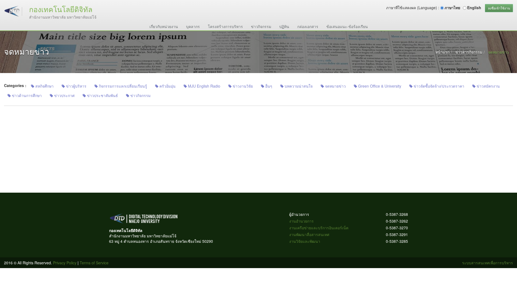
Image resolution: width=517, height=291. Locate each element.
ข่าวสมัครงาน (488, 86)
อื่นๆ (268, 86)
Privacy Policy (64, 262)
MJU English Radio (203, 86)
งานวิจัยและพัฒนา (304, 241)
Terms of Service (94, 262)
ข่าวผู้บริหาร (75, 86)
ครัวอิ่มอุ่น (167, 86)
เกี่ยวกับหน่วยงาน (163, 26)
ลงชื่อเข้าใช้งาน (499, 8)
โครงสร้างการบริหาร (225, 26)
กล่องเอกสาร (307, 26)
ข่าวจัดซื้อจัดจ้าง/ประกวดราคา (438, 86)
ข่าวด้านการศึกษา (26, 95)
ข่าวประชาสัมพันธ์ (102, 95)
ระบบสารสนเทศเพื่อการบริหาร (487, 262)
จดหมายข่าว (335, 86)
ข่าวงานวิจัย (242, 86)
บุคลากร (193, 26)
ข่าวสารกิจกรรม (468, 52)
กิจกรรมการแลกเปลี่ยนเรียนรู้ (122, 86)
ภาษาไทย (452, 7)
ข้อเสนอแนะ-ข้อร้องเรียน (347, 26)
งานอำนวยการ (301, 221)
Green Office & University (379, 86)
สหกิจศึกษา (44, 86)
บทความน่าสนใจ (298, 86)
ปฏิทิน (284, 26)
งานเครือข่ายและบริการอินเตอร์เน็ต (318, 227)
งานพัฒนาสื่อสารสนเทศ (309, 234)
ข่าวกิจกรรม (261, 26)
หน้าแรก (442, 52)
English (474, 7)
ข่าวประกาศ (64, 95)
